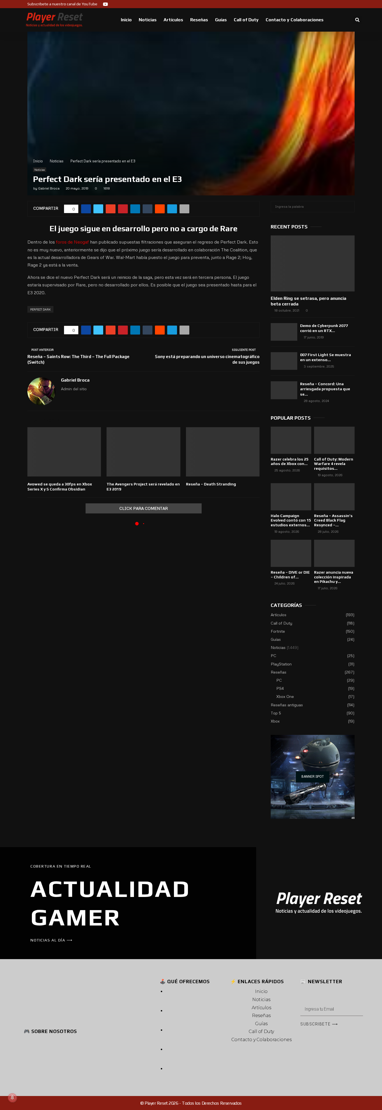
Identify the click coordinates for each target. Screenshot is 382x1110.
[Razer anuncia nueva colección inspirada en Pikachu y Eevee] (334, 553)
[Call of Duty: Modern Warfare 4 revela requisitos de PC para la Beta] (334, 440)
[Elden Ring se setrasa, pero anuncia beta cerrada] (313, 263)
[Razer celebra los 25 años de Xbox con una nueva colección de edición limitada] (291, 440)
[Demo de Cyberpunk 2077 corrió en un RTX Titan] (284, 332)
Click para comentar (143, 508)
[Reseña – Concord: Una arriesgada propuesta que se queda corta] (284, 390)
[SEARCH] (349, 206)
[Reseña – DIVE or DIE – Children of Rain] (291, 553)
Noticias (148, 19)
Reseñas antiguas (287, 704)
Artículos (173, 19)
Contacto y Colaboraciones (295, 19)
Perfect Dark (40, 309)
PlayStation (281, 664)
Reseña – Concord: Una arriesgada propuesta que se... (325, 389)
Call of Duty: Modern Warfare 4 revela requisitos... (333, 464)
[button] (357, 20)
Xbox (275, 721)
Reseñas (199, 19)
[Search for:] (313, 206)
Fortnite (278, 631)
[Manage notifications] (12, 1097)
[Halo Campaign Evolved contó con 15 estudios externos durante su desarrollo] (291, 496)
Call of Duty (246, 19)
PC (273, 655)
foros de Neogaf (72, 242)
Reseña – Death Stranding (211, 484)
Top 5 (276, 713)
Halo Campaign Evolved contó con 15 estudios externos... (291, 520)
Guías (221, 19)
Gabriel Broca (49, 188)
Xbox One (285, 696)
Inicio (126, 19)
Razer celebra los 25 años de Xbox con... (289, 461)
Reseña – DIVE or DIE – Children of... (290, 574)
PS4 (280, 688)
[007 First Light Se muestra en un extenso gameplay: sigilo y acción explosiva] (284, 361)
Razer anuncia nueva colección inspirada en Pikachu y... (333, 577)
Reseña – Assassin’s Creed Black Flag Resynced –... (333, 520)
